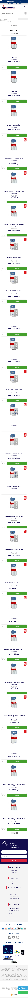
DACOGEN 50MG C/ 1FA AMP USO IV (14, 158)
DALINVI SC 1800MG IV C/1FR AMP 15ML (14, 224)
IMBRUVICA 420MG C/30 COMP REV (14, 516)
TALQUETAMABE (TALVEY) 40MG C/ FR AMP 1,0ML (14, 750)
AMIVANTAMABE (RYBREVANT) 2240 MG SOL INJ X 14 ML (14, 90)
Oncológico (2, 20)
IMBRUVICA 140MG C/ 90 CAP (14, 486)
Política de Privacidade (14, 898)
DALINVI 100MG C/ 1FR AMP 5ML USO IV (14, 191)
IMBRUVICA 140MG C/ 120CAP (14, 423)
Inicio (1, 19)
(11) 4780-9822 (14, 908)
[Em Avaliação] (8, 952)
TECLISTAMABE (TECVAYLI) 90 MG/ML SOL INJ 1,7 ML (14, 819)
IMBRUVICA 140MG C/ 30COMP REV (14, 453)
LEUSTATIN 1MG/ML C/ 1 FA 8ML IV (14, 583)
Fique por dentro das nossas (16, 844)
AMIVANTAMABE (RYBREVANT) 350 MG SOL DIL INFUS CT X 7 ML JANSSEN (14, 124)
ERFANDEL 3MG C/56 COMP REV (14, 291)
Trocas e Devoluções (14, 896)
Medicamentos (14, 884)
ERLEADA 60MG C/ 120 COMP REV (14, 390)
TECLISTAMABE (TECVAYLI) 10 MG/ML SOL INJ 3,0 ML (14, 785)
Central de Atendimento (14, 882)
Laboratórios (14, 872)
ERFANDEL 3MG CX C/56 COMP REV (14, 324)
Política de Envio (14, 895)
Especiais (5, 19)
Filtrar (15, 25)
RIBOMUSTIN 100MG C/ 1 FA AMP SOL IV (14, 616)
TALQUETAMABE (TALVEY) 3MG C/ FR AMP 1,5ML (14, 716)
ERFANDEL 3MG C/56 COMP (14, 257)
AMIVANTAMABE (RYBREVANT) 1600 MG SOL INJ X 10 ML (14, 56)
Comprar (17, 67)
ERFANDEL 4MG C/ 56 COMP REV (14, 357)
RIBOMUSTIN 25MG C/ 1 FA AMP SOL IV (14, 649)
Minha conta (14, 891)
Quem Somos (14, 870)
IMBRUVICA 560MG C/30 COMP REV (14, 549)
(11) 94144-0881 (14, 910)
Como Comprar (14, 893)
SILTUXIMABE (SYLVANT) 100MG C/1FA (14, 682)
